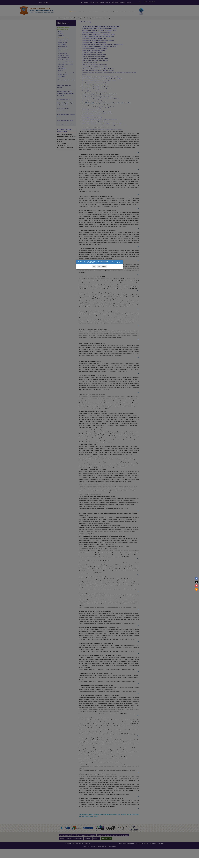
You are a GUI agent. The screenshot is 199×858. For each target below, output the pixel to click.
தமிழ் (94, 266)
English (104, 266)
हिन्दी (99, 266)
